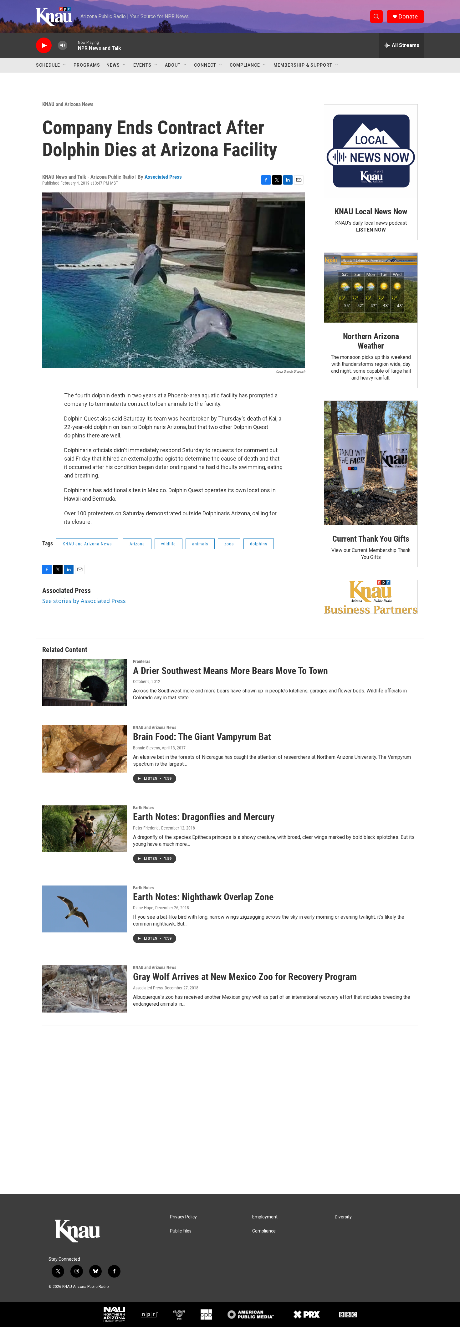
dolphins (258, 543)
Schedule (48, 65)
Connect (205, 65)
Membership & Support (302, 65)
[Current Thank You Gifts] (370, 463)
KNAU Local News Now (371, 211)
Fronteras (141, 661)
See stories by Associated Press (84, 601)
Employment (265, 1217)
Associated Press (163, 177)
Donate (408, 16)
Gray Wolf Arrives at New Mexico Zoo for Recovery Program (245, 976)
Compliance (245, 65)
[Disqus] (230, 1110)
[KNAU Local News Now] (370, 151)
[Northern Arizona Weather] (370, 288)
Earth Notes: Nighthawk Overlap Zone (203, 896)
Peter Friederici (146, 827)
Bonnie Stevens (146, 747)
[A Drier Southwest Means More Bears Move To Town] (84, 682)
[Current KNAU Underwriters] (370, 597)
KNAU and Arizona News (68, 104)
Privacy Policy (183, 1217)
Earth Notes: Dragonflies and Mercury (203, 816)
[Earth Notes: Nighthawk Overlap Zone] (84, 909)
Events (142, 65)
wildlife (168, 543)
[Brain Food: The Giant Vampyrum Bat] (84, 748)
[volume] (62, 45)
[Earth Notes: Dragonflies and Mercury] (84, 828)
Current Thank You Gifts (370, 539)
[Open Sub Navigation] (64, 65)
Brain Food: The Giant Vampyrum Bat (202, 736)
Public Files (181, 1231)
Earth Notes (143, 807)
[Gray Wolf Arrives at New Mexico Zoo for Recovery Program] (84, 988)
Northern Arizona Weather (371, 341)
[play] (44, 45)
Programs (87, 65)
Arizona (137, 543)
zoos (229, 543)
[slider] (73, 45)
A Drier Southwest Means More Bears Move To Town (230, 670)
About (173, 65)
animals (200, 543)
